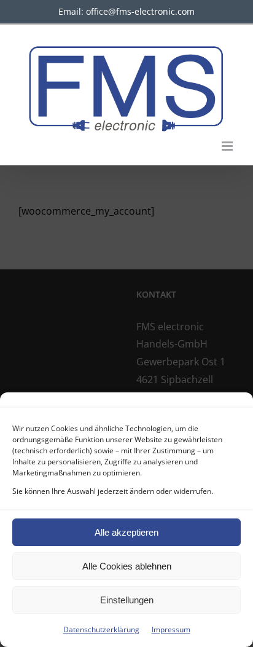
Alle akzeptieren (126, 532)
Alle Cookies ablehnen (126, 566)
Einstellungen (127, 600)
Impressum (171, 629)
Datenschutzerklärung (101, 629)
